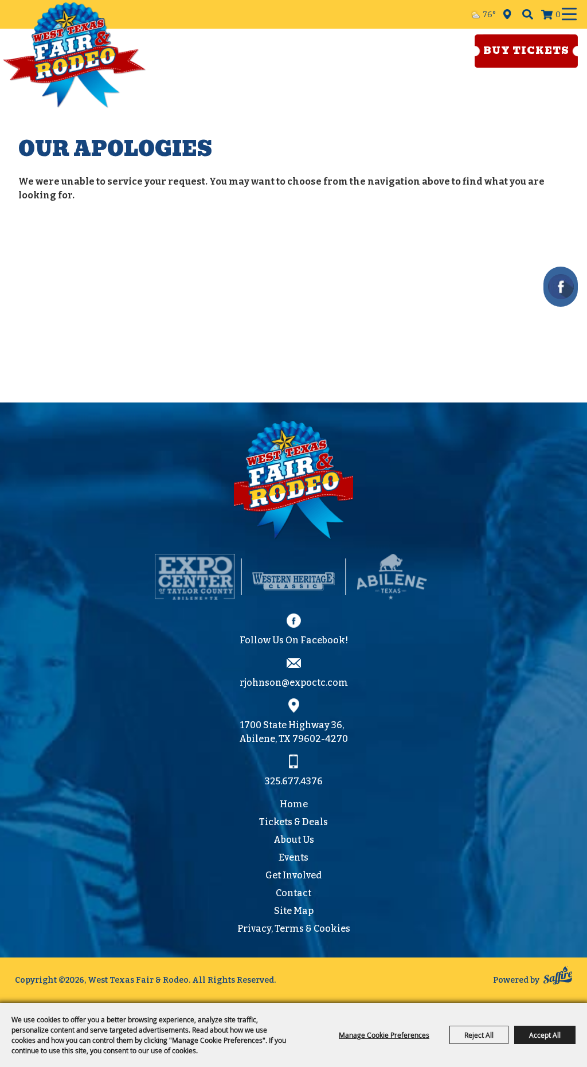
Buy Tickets (526, 51)
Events (293, 857)
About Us (293, 839)
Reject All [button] (479, 1034)
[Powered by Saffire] (557, 977)
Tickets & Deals (293, 821)
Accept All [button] (545, 1034)
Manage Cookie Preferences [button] (384, 1034)
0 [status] (558, 14)
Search (527, 14)
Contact (293, 893)
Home (294, 804)
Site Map (294, 910)
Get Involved (293, 875)
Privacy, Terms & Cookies (293, 928)
